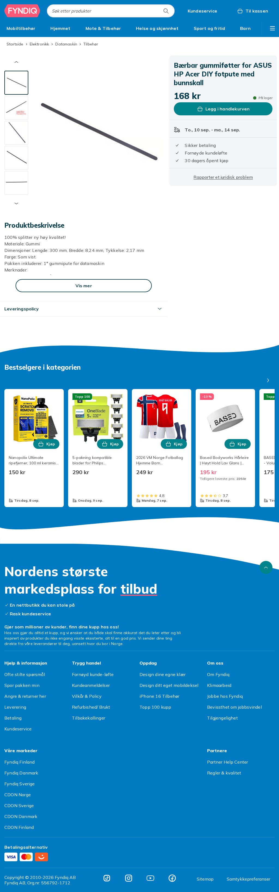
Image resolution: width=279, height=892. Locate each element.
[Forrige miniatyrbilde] (16, 62)
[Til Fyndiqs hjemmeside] (22, 10)
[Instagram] (128, 878)
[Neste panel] (268, 380)
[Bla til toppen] (265, 567)
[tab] (16, 83)
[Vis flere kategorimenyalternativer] (272, 28)
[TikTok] (107, 878)
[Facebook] (172, 878)
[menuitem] (21, 28)
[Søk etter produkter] (165, 10)
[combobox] (111, 10)
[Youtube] (150, 878)
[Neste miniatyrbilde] (16, 203)
